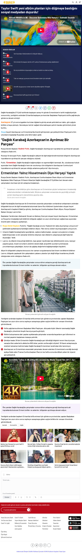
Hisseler (45, 523)
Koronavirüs (13, 425)
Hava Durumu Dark (7, 517)
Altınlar (44, 517)
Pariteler (45, 529)
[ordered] (27, 497)
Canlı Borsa (32, 517)
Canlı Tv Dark (19, 517)
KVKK (46, 551)
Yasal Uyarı (62, 551)
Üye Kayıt (4, 534)
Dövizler (45, 520)
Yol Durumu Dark (6, 520)
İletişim (26, 551)
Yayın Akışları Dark (21, 520)
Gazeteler (56, 526)
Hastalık (4, 425)
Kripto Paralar (47, 526)
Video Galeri (57, 520)
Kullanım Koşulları (53, 551)
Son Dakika (18, 526)
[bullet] (29, 497)
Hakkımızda (20, 551)
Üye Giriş (4, 532)
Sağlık (21, 425)
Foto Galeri (56, 517)
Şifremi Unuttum (6, 537)
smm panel (18, 529)
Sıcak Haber (57, 529)
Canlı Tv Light (5, 523)
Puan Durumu (32, 523)
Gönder (7, 497)
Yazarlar (56, 523)
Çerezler (41, 551)
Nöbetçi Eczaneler (21, 523)
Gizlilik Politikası (33, 551)
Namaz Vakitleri (33, 520)
